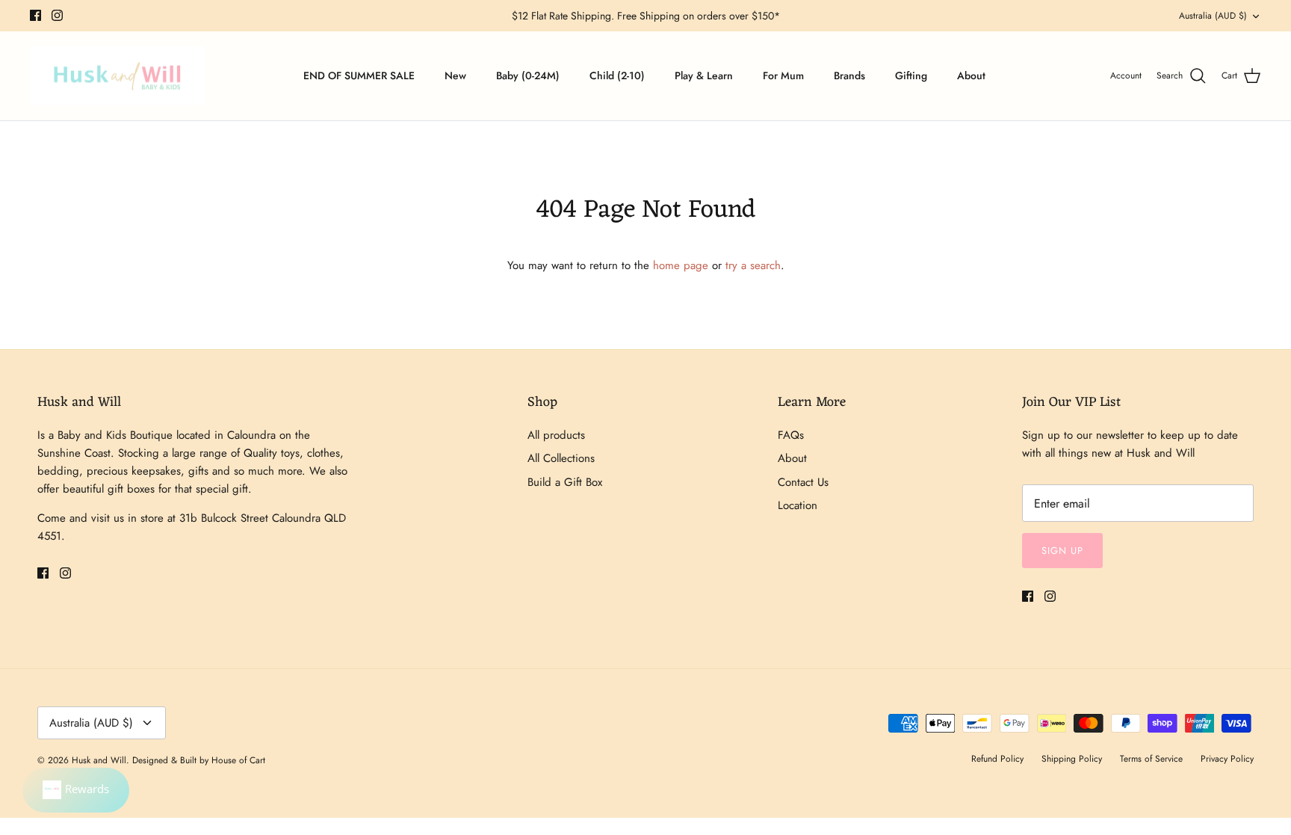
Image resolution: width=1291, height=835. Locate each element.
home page (680, 265)
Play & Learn (704, 75)
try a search (753, 265)
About (971, 75)
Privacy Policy (1227, 758)
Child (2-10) (617, 75)
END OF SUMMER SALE (359, 75)
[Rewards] (75, 790)
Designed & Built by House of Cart (198, 760)
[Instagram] (57, 15)
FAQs (791, 435)
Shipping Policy (1071, 758)
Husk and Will (99, 760)
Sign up (1062, 550)
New (455, 75)
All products (556, 435)
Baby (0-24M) (528, 75)
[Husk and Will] (117, 76)
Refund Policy (997, 758)
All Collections (561, 458)
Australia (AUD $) (1213, 15)
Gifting (911, 75)
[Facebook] (35, 15)
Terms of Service (1151, 758)
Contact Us (803, 482)
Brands (849, 75)
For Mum (783, 75)
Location (797, 505)
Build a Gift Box (564, 482)
